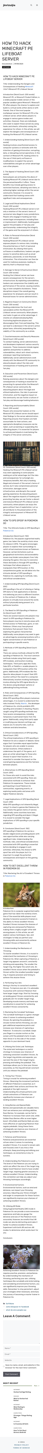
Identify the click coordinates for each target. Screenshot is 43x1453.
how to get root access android (20, 1431)
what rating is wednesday (19, 1408)
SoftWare (6, 67)
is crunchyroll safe (21, 1424)
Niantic (24, 703)
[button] (31, 5)
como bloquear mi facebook (17, 1307)
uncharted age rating (22, 1392)
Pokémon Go (8, 531)
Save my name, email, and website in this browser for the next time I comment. (22, 1366)
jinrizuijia (9, 5)
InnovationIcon (7, 64)
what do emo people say (16, 1310)
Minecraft (29, 86)
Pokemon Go (10, 876)
